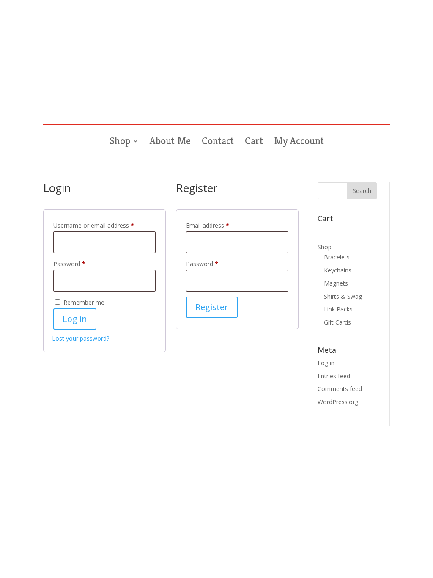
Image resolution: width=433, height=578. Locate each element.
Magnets (336, 283)
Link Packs (338, 309)
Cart (254, 142)
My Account (299, 142)
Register (211, 307)
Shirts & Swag (343, 296)
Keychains (337, 270)
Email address (219, 225)
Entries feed (334, 376)
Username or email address (104, 225)
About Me (170, 142)
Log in (75, 319)
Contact (218, 142)
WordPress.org (338, 402)
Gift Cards (337, 322)
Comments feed (340, 389)
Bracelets (337, 257)
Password (81, 263)
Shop (120, 142)
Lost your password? (80, 338)
